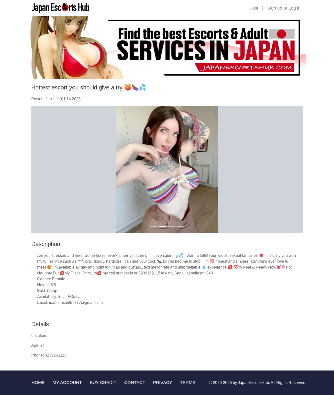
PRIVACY (162, 382)
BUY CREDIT (103, 382)
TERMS (187, 382)
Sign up (274, 8)
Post (253, 8)
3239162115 (56, 355)
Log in (295, 8)
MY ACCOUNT (67, 382)
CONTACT (134, 382)
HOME (38, 382)
